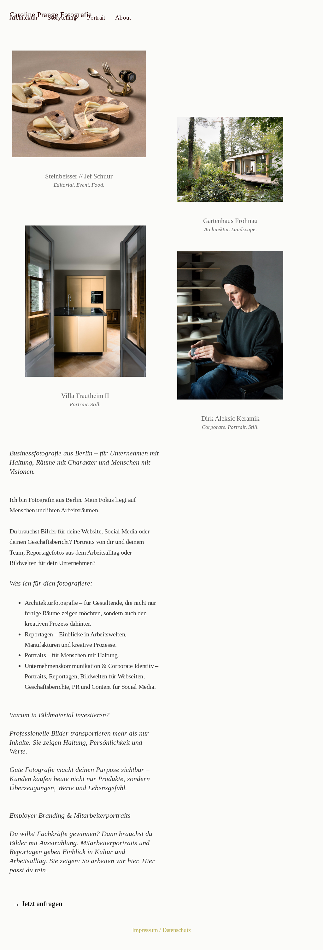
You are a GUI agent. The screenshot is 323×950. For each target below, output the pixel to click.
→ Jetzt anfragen (37, 904)
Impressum (145, 930)
